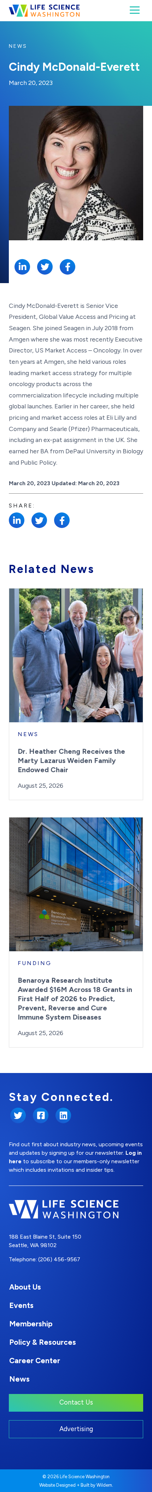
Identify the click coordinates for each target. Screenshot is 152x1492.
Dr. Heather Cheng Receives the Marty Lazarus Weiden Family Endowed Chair (71, 760)
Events (21, 1305)
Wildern (104, 1485)
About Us (25, 1286)
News (18, 46)
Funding (35, 963)
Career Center (34, 1360)
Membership (30, 1323)
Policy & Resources (42, 1342)
